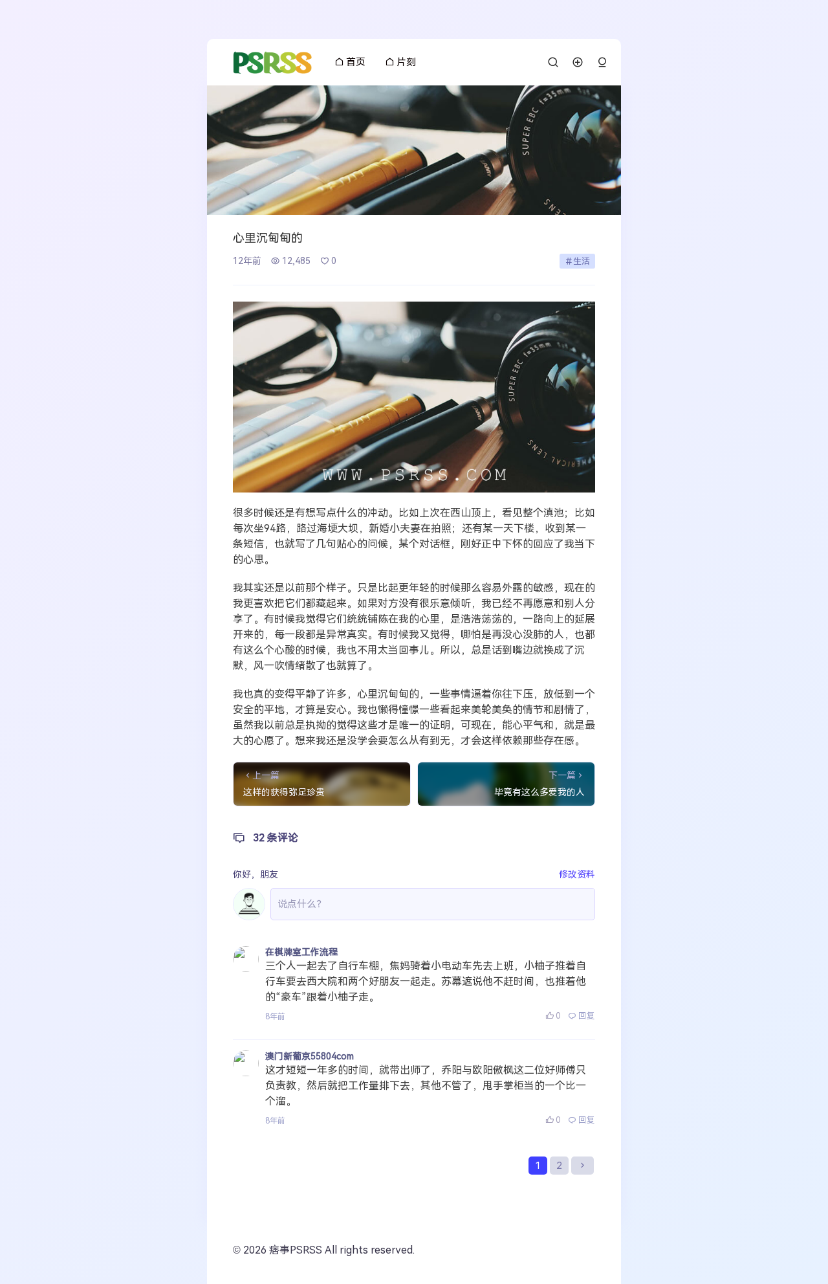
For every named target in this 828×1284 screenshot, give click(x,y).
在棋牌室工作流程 (301, 952)
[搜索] (553, 62)
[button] (602, 62)
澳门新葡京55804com (309, 1056)
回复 (586, 1016)
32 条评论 (275, 837)
